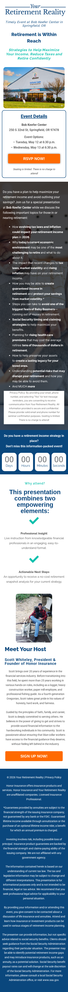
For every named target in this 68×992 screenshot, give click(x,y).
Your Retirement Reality (29, 777)
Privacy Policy (53, 777)
